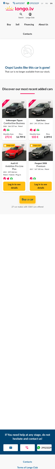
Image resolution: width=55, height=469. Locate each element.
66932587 (20, 3)
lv (42, 3)
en (51, 3)
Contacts (27, 34)
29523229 (34, 3)
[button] (21, 16)
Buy (9, 24)
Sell (17, 24)
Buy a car (27, 199)
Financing (29, 24)
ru (47, 3)
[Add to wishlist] (23, 102)
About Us (43, 24)
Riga (7, 3)
